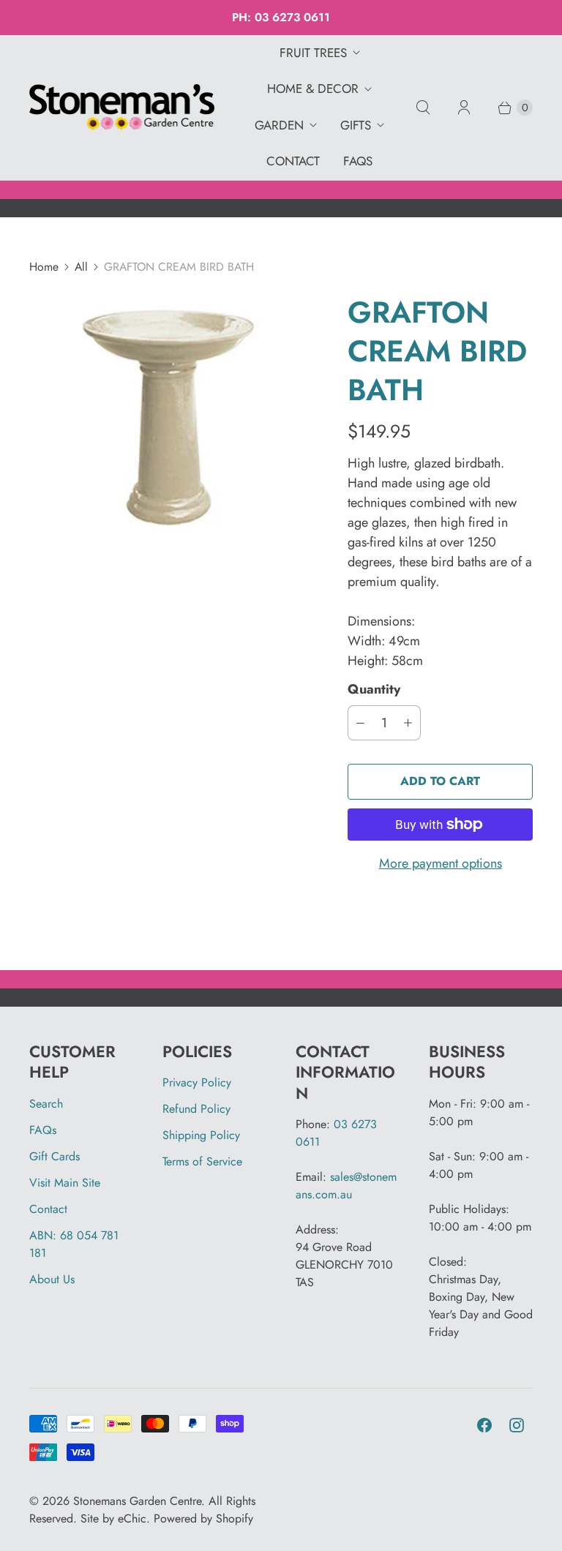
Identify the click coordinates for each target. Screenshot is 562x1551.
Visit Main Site (64, 1182)
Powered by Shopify (203, 1518)
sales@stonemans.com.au (346, 1185)
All (81, 266)
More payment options (440, 863)
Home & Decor (313, 88)
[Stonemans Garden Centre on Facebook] (484, 1425)
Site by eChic (113, 1518)
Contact (293, 161)
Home (44, 266)
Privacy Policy (196, 1082)
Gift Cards (54, 1156)
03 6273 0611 (292, 17)
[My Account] (463, 107)
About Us (52, 1279)
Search (46, 1103)
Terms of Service (202, 1161)
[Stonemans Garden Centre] (122, 107)
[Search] (422, 107)
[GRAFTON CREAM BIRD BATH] (168, 415)
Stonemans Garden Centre (137, 1500)
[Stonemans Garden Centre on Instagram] (517, 1425)
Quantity (374, 689)
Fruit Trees (313, 52)
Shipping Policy (201, 1135)
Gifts (355, 125)
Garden (279, 125)
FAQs (357, 161)
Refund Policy (196, 1108)
